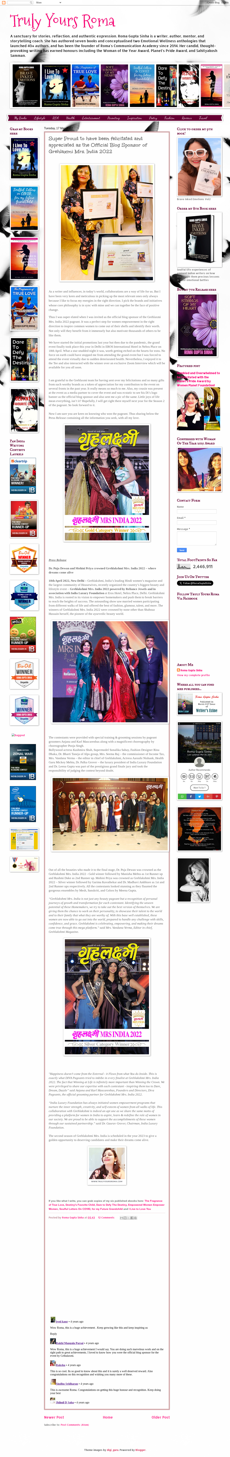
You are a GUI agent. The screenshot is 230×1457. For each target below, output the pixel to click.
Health (70, 118)
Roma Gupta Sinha (191, 670)
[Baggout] (18, 735)
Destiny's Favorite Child (80, 1204)
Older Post (161, 1417)
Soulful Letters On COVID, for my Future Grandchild (91, 1208)
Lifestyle (39, 118)
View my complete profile (193, 675)
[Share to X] (128, 1218)
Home (108, 1417)
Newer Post (54, 1417)
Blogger (140, 1449)
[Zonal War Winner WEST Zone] (23, 779)
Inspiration (134, 118)
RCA (55, 118)
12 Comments (106, 1217)
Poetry (153, 118)
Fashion (169, 118)
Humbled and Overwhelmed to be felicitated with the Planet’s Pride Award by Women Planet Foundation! (198, 379)
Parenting (113, 118)
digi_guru (112, 1449)
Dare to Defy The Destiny (111, 1204)
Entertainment (91, 118)
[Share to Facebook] (132, 1218)
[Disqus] (107, 1267)
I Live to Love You (140, 1208)
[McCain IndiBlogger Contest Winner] (23, 651)
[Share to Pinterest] (135, 1218)
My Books (20, 118)
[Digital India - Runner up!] (23, 821)
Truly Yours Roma (62, 20)
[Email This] (121, 1218)
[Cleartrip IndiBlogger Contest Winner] (23, 492)
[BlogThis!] (125, 1218)
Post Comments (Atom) (75, 1424)
